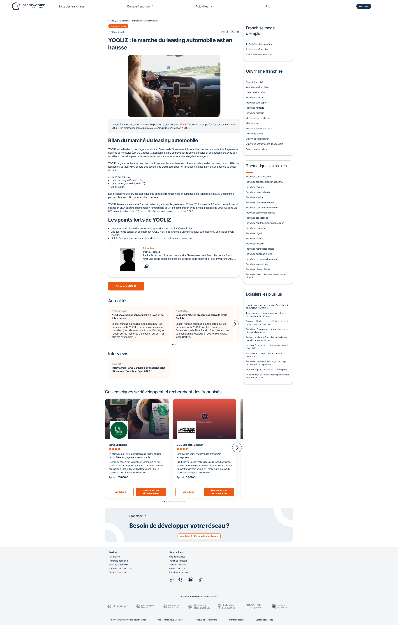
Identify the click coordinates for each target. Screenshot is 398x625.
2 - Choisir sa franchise (257, 49)
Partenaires (114, 556)
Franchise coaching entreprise (260, 212)
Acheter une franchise (256, 149)
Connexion (363, 6)
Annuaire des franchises (257, 87)
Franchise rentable (255, 107)
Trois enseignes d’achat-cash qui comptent (267, 369)
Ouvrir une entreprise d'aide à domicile (264, 144)
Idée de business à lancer (258, 118)
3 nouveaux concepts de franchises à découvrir (264, 355)
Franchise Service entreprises (145, 21)
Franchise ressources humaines (261, 259)
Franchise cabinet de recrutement (262, 207)
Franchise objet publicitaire (259, 254)
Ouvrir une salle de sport (257, 138)
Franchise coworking (256, 228)
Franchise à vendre (255, 97)
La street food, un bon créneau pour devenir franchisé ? (267, 347)
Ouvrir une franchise (264, 71)
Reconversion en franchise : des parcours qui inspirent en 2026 (267, 376)
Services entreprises (118, 26)
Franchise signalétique (257, 264)
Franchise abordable (178, 572)
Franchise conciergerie (257, 217)
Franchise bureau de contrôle (260, 202)
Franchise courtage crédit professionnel (265, 223)
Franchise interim (254, 197)
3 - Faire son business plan (259, 54)
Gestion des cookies (264, 620)
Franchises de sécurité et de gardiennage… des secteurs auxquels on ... (267, 363)
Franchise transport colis (258, 192)
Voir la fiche (120, 492)
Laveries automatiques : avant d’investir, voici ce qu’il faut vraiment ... (267, 306)
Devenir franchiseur (118, 572)
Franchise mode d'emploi (260, 30)
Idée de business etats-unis (259, 128)
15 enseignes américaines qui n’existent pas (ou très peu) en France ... (267, 314)
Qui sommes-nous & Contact (170, 620)
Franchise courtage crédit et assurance (265, 181)
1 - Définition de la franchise (259, 44)
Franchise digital (254, 233)
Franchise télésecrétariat (258, 269)
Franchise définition (118, 560)
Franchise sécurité (255, 187)
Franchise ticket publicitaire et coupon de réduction (266, 276)
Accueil (111, 21)
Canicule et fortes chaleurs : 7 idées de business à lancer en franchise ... (267, 322)
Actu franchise (123, 21)
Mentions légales (236, 620)
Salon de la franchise (119, 564)
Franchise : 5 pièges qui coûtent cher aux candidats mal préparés (268, 330)
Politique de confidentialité (206, 620)
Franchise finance (254, 238)
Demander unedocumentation (151, 492)
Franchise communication (258, 176)
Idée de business (177, 556)
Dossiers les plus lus (264, 294)
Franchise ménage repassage (260, 248)
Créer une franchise (255, 92)
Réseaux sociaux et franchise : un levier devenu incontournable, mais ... (266, 339)
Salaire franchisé (177, 568)
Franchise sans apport (256, 102)
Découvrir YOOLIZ (126, 286)
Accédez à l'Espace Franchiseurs (199, 536)
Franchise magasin (255, 113)
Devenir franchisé (254, 82)
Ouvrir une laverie (254, 133)
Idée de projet (252, 123)
